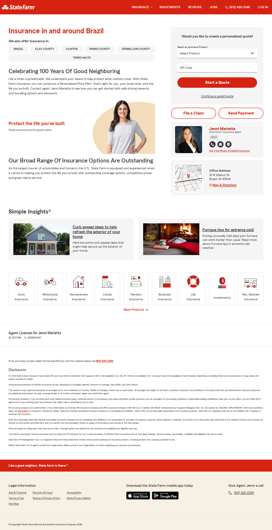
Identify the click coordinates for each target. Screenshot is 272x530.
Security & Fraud (43, 492)
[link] (18, 7)
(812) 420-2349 (239, 7)
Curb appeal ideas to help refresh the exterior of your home (96, 232)
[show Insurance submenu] (150, 7)
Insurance (140, 7)
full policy (23, 411)
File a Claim (193, 113)
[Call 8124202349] (212, 144)
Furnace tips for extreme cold (228, 230)
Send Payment (241, 113)
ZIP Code (186, 67)
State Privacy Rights (79, 498)
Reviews (195, 7)
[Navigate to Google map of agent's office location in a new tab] (228, 144)
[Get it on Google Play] (165, 495)
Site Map (14, 503)
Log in (263, 7)
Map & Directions (224, 185)
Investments (169, 7)
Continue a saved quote (217, 96)
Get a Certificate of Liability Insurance (229, 151)
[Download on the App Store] (138, 495)
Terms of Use (16, 498)
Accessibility (74, 492)
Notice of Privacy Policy (46, 498)
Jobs (213, 7)
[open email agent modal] (220, 145)
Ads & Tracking (17, 492)
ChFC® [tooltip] (214, 137)
